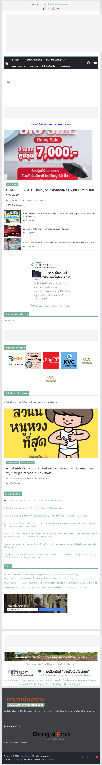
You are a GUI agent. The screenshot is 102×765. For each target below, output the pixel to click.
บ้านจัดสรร (57, 579)
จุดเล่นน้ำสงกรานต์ (67, 575)
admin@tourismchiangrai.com (36, 200)
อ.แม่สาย (92, 582)
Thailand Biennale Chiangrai (32, 574)
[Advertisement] (54, 33)
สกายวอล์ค (24, 583)
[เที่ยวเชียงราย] (7, 63)
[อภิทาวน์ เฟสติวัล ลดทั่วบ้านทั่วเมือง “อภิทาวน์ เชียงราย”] (12, 231)
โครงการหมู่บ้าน (84, 588)
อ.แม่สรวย (83, 583)
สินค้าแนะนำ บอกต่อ (27, 462)
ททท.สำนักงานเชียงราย (39, 578)
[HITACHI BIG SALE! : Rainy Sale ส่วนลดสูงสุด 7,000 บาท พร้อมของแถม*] (51, 155)
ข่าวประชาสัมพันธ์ (34, 59)
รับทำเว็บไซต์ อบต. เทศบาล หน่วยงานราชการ (53, 306)
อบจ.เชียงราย (9, 588)
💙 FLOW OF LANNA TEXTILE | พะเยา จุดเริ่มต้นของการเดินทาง (34, 500)
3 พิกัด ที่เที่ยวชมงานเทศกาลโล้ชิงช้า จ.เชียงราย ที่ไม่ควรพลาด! (33, 508)
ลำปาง (91, 579)
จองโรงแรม (65, 66)
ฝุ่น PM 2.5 (66, 579)
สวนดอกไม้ (33, 582)
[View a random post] (95, 63)
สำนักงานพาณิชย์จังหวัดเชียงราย (53, 582)
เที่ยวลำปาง (72, 588)
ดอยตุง (76, 575)
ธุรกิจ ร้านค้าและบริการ (56, 59)
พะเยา (86, 579)
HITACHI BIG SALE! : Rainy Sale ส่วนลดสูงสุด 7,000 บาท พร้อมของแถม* (50, 192)
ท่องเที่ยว (15, 59)
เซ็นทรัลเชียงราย (34, 588)
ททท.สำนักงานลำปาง (15, 578)
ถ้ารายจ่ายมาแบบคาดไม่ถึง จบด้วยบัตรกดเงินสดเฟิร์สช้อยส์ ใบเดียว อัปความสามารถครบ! (59, 242)
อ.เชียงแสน (74, 582)
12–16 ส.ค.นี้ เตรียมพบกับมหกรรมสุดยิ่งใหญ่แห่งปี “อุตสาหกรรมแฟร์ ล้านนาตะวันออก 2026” (46, 516)
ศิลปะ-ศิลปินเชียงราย (12, 583)
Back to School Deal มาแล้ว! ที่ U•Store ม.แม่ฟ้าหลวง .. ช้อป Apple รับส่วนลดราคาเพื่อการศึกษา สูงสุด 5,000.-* (59, 215)
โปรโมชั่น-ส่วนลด (12, 184)
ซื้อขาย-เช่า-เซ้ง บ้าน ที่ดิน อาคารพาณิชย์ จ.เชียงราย (51, 664)
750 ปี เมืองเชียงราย (12, 574)
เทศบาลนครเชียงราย (54, 587)
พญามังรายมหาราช (77, 579)
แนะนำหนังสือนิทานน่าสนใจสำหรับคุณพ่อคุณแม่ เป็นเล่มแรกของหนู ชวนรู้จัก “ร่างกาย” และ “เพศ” (50, 470)
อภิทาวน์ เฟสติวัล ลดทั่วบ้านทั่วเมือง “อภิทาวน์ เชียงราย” (46, 229)
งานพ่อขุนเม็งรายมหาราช (52, 575)
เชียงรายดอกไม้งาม (21, 588)
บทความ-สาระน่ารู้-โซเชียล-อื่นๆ (43, 66)
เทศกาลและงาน (18, 66)
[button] (20, 60)
